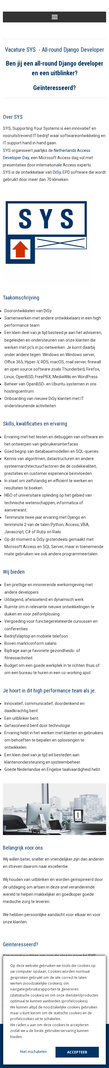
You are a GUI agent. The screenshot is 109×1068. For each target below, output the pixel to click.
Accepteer (77, 1052)
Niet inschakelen (33, 1051)
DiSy (57, 172)
